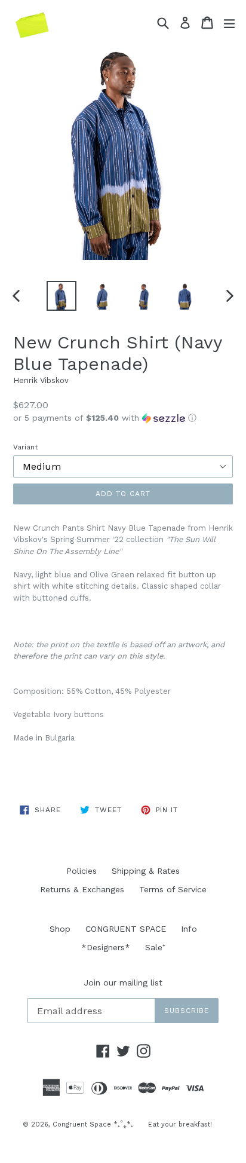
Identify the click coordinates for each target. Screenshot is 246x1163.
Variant (25, 447)
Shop (60, 929)
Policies (81, 871)
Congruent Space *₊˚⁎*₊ (93, 1124)
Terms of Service (173, 889)
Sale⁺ (155, 947)
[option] (61, 296)
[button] (123, 418)
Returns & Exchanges (82, 889)
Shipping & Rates (146, 871)
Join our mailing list (123, 982)
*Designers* (105, 947)
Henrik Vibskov (41, 380)
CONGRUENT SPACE (125, 929)
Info (189, 929)
